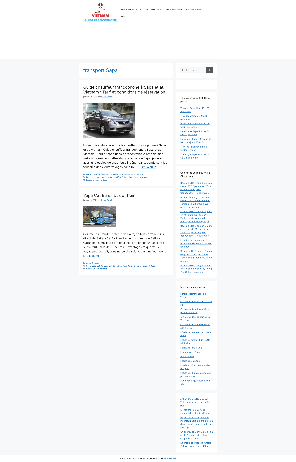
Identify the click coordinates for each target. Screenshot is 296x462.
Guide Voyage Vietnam (129, 9)
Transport (96, 263)
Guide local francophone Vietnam (128, 174)
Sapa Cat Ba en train (131, 266)
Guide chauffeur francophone (99, 174)
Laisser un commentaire (96, 180)
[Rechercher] (209, 70)
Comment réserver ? (194, 9)
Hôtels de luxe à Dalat (191, 347)
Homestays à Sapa (190, 352)
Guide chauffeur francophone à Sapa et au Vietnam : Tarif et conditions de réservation (124, 89)
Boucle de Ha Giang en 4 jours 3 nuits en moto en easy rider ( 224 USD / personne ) (196, 268)
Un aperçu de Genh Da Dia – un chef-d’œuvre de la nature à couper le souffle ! (196, 435)
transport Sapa (141, 177)
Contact (123, 16)
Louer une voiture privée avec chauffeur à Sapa (107, 177)
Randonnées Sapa (153, 9)
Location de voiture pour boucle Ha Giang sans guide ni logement (196, 243)
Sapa (131, 177)
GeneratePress (170, 458)
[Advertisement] (148, 43)
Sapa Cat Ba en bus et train (109, 195)
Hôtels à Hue (187, 356)
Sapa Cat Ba (97, 266)
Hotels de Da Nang (190, 361)
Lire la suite (148, 167)
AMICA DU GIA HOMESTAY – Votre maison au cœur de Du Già (195, 402)
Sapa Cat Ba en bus (112, 266)
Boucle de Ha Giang (173, 9)
